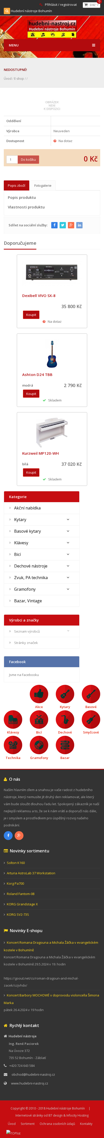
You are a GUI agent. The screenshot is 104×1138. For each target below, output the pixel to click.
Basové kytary (27, 531)
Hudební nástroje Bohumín (31, 11)
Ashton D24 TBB (37, 374)
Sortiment (28, 1124)
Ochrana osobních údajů (57, 1124)
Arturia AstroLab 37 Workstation (31, 873)
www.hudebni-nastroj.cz (29, 1083)
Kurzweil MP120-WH (40, 453)
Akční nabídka (27, 508)
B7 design (55, 1115)
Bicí (17, 554)
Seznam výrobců (27, 631)
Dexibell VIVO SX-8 (39, 295)
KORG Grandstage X (22, 904)
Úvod (8, 78)
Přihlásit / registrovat (61, 4)
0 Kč (94, 4)
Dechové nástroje (30, 566)
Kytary (20, 519)
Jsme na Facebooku (24, 674)
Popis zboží (16, 185)
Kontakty (86, 1124)
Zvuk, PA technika (31, 577)
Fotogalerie (42, 185)
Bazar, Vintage (28, 601)
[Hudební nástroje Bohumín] (52, 28)
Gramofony (25, 589)
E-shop (19, 78)
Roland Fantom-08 (20, 893)
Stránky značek (26, 642)
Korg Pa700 (15, 883)
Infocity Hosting (77, 1115)
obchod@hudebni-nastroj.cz (33, 1074)
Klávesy (21, 543)
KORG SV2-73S (18, 914)
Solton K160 (16, 862)
